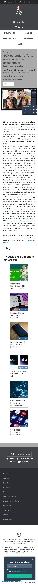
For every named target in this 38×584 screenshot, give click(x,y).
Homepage (7, 52)
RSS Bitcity (7, 506)
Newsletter (20, 22)
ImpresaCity (30, 2)
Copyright (7, 510)
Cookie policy (8, 515)
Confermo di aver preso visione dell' (18, 570)
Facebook (23, 458)
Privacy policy (8, 519)
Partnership (7, 487)
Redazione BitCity (16, 76)
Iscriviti (19, 576)
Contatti (6, 478)
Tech (19, 44)
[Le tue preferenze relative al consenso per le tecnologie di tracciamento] (28, 582)
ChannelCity (19, 2)
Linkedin (24, 461)
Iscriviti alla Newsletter (19, 454)
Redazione (7, 474)
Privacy (6, 492)
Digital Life (9, 38)
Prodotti (9, 33)
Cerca (20, 27)
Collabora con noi (9, 496)
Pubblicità (6, 483)
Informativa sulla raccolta (11, 582)
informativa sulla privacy (18, 571)
